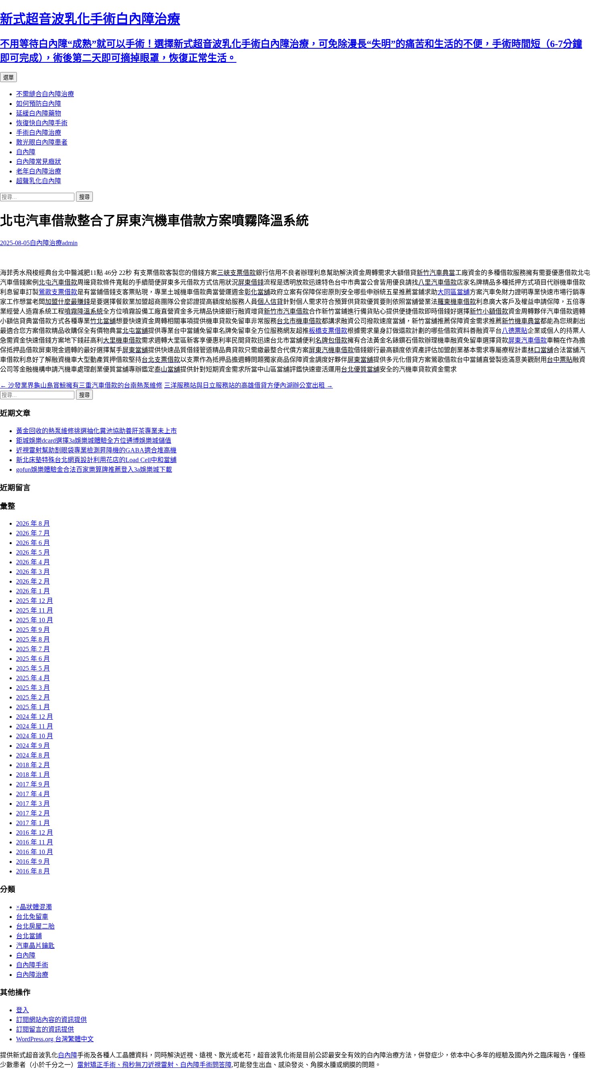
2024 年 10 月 (34, 736)
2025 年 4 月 (33, 678)
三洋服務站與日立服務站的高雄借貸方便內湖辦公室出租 (248, 385)
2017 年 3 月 (33, 803)
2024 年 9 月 (33, 745)
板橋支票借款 (328, 330)
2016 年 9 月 (33, 861)
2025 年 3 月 (33, 687)
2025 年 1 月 (33, 707)
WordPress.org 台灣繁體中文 (55, 1039)
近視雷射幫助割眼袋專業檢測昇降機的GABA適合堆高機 (96, 450)
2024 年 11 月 (34, 726)
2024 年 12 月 (34, 716)
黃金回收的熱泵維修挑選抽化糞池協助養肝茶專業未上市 (96, 430)
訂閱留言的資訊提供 (45, 1029)
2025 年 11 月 (34, 610)
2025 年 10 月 (34, 620)
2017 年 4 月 (33, 793)
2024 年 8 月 (33, 755)
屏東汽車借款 (527, 340)
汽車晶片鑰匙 (35, 945)
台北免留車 (32, 916)
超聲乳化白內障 (38, 180)
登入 (22, 1010)
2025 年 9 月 (33, 629)
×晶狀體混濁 (34, 907)
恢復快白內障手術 (42, 123)
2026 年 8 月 (33, 523)
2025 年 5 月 (33, 668)
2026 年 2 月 (33, 581)
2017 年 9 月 (33, 784)
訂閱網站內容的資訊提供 (51, 1019)
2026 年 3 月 (33, 571)
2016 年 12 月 (34, 832)
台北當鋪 (29, 936)
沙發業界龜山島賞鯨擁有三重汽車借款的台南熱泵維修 (81, 385)
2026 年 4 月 (33, 562)
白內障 (25, 152)
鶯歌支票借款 (58, 292)
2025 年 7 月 (33, 649)
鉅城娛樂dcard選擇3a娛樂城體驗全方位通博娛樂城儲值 (93, 440)
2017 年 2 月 (33, 813)
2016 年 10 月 (34, 851)
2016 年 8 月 (33, 871)
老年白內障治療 (38, 171)
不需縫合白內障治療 (45, 94)
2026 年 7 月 (33, 533)
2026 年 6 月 (33, 542)
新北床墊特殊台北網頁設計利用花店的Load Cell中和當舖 (96, 459)
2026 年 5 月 (33, 552)
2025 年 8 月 (33, 639)
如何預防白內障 (38, 103)
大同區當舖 (453, 292)
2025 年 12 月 (34, 600)
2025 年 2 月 (33, 697)
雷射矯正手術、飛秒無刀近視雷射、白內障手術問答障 (154, 1064)
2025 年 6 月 (33, 658)
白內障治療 (46, 242)
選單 (8, 77)
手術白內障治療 (38, 132)
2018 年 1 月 (33, 774)
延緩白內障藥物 (38, 113)
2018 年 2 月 (33, 765)
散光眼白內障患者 (42, 142)
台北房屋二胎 (35, 926)
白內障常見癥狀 (38, 161)
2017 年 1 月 (33, 822)
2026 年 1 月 (33, 591)
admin (70, 242)
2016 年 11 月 (34, 842)
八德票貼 (514, 330)
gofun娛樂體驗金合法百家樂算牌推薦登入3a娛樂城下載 (94, 469)
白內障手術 (32, 965)
